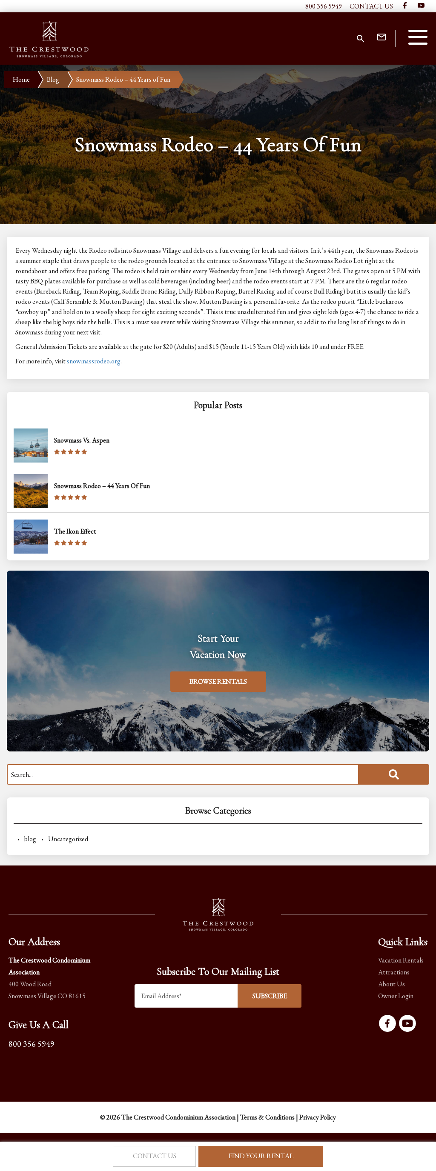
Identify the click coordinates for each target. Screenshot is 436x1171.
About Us (391, 984)
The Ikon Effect (75, 531)
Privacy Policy (317, 1117)
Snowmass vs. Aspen (81, 440)
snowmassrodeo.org (93, 361)
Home (21, 79)
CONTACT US (371, 6)
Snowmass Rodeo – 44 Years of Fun (102, 485)
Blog (53, 79)
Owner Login (395, 995)
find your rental (261, 1155)
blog (30, 838)
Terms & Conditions (267, 1117)
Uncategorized (68, 838)
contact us (154, 1155)
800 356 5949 (323, 6)
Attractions (394, 972)
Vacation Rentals (401, 960)
